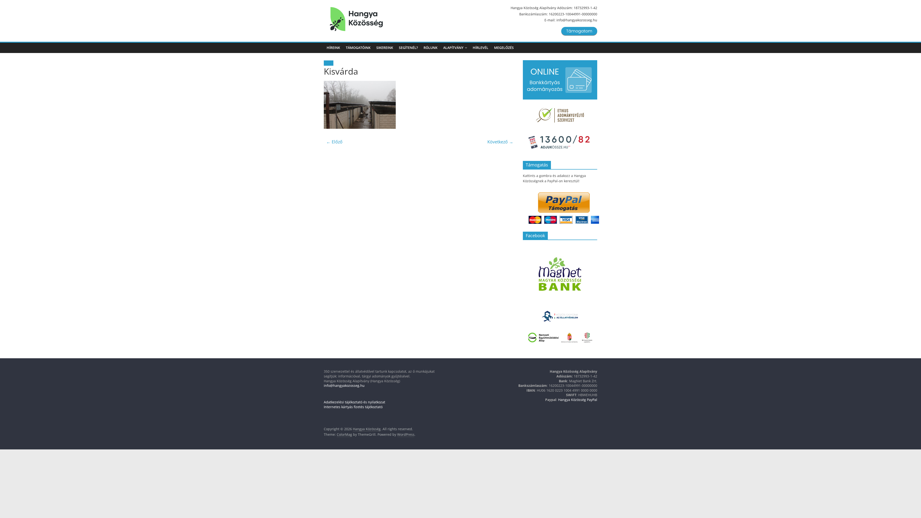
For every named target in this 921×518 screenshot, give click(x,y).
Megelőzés (504, 47)
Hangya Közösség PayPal (577, 399)
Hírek (328, 63)
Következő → (500, 142)
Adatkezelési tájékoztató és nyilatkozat (354, 402)
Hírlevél (480, 47)
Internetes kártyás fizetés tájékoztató (353, 407)
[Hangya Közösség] (356, 19)
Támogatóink (358, 47)
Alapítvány (453, 47)
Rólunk (430, 47)
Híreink (333, 47)
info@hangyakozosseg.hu (344, 385)
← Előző (334, 142)
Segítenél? (408, 47)
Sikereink (384, 47)
